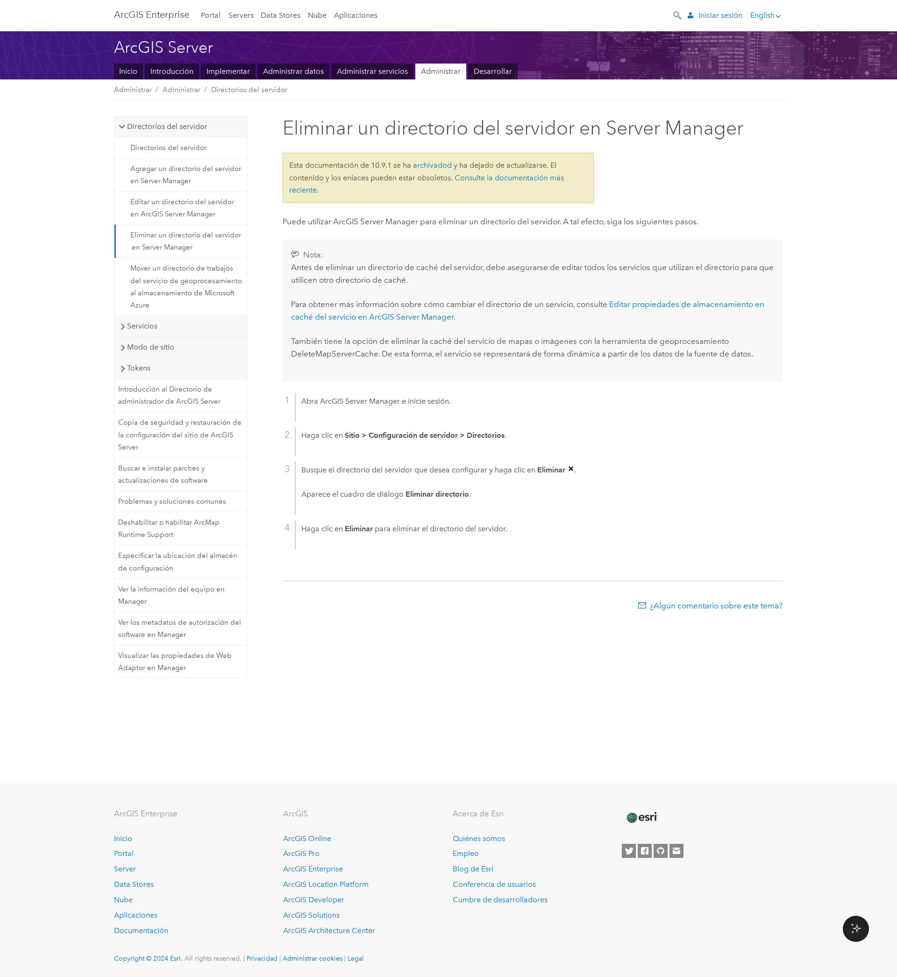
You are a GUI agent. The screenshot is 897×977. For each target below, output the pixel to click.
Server (125, 868)
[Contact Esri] (676, 851)
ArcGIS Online (307, 838)
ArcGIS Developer (313, 899)
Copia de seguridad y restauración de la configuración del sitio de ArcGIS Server (180, 434)
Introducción (171, 71)
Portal (211, 15)
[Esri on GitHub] (661, 851)
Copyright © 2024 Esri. (148, 958)
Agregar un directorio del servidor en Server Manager (185, 174)
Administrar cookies (312, 958)
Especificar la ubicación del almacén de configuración (177, 561)
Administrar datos (293, 71)
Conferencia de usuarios (494, 884)
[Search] (677, 14)
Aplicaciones (355, 15)
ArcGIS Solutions (311, 915)
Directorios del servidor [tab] (167, 126)
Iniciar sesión (720, 15)
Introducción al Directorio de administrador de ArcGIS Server (169, 395)
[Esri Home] (641, 818)
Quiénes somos (479, 838)
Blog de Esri (473, 868)
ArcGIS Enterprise (151, 14)
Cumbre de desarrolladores (500, 899)
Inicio (128, 71)
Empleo (466, 853)
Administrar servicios (372, 71)
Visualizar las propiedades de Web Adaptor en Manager (175, 661)
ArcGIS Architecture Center (329, 930)
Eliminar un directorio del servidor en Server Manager (185, 241)
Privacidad (262, 958)
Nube (317, 15)
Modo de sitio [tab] (150, 346)
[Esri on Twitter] (629, 851)
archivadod (432, 165)
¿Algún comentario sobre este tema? (716, 605)
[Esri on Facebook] (645, 851)
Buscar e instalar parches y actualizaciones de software (163, 474)
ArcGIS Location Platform (326, 884)
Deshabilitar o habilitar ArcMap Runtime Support (169, 528)
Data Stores (280, 15)
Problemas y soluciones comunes (172, 501)
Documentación (141, 930)
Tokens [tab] (138, 368)
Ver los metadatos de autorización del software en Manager (179, 628)
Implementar (228, 71)
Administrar (441, 71)
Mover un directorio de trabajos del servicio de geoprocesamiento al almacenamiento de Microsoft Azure (186, 286)
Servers (241, 15)
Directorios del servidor (249, 90)
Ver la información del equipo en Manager (171, 595)
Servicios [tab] (142, 325)
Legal (356, 958)
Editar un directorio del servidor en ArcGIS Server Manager (182, 208)
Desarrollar (493, 71)
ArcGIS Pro (301, 853)
